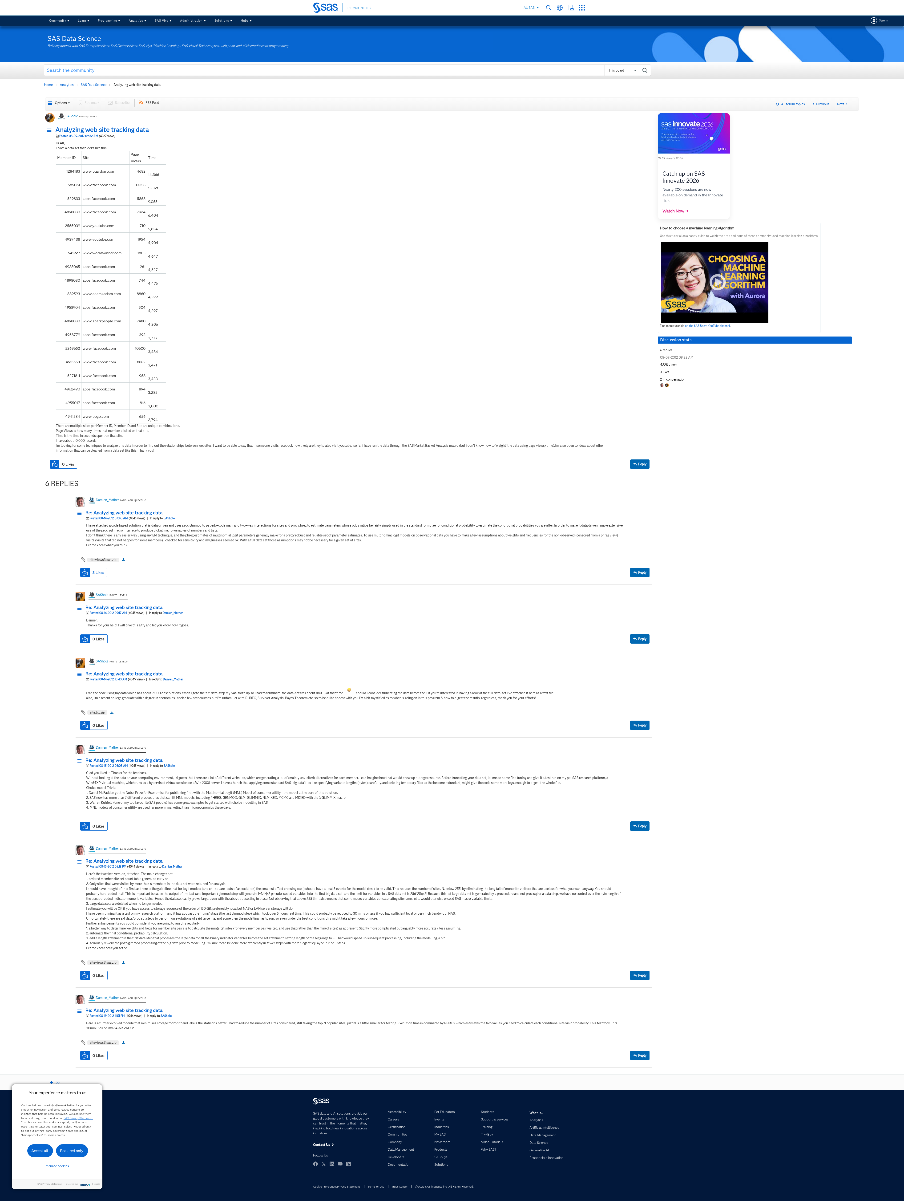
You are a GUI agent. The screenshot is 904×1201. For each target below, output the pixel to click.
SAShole (71, 116)
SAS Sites (582, 8)
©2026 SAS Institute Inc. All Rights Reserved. (444, 1186)
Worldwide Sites (560, 8)
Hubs (245, 20)
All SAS (529, 7)
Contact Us (571, 8)
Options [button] (61, 103)
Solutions (221, 20)
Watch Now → (675, 211)
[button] (50, 130)
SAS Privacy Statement (78, 1118)
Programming (107, 20)
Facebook (315, 1163)
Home (48, 85)
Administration (191, 20)
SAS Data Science (93, 85)
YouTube (340, 1163)
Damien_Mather (107, 500)
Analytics (136, 20)
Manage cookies (57, 1166)
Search (549, 8)
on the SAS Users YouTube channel (707, 326)
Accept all (39, 1150)
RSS (348, 1163)
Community (57, 20)
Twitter (323, 1163)
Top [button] (57, 1082)
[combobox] (347, 70)
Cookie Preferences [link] (325, 1186)
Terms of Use (376, 1186)
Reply (642, 464)
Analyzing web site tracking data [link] (137, 85)
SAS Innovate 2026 (670, 158)
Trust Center (399, 1186)
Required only (71, 1150)
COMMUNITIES (359, 8)
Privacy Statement (348, 1186)
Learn (82, 20)
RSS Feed (152, 103)
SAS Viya (161, 20)
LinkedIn (332, 1163)
